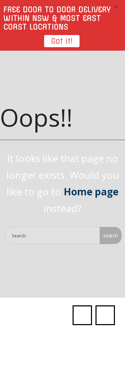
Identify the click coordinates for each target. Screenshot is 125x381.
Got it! (62, 41)
